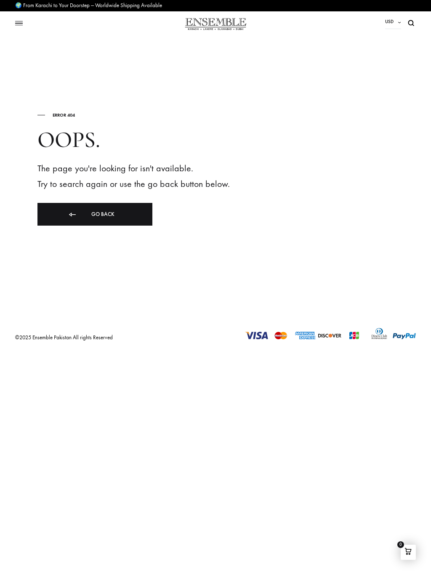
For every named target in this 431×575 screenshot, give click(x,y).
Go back (102, 214)
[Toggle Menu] (19, 23)
